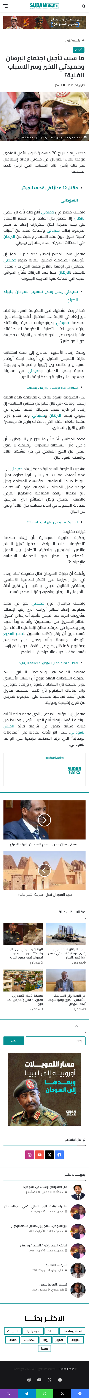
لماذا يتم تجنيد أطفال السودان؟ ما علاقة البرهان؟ (48, 662)
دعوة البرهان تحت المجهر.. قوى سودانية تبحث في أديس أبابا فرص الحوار (67, 953)
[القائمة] (5, 7)
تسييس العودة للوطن (53, 1284)
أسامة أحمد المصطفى (53, 1192)
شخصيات (29, 1340)
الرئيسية (77, 40)
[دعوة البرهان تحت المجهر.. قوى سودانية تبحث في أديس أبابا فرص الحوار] (66, 934)
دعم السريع (13, 633)
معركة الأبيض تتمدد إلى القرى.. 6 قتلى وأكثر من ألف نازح (25, 1000)
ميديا (44, 1348)
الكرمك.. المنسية (56, 1265)
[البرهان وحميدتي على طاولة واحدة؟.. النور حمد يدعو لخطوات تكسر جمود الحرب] (23, 934)
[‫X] (49, 1154)
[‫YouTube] (39, 1154)
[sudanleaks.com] (44, 6)
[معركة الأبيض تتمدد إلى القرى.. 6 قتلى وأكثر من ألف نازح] (23, 980)
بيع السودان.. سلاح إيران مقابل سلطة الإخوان (39, 1226)
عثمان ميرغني (57, 1270)
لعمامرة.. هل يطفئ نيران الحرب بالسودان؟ (52, 522)
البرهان (80, 218)
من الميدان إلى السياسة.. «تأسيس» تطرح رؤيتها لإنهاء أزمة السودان (67, 1000)
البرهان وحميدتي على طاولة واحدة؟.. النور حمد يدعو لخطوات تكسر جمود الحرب (25, 953)
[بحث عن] (83, 7)
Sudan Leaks (66, 1369)
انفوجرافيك (33, 1331)
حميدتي (47, 212)
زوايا (67, 40)
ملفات (12, 1340)
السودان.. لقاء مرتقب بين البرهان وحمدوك (52, 387)
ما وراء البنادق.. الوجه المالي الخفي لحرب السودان (35, 1206)
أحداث (78, 50)
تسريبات (75, 1340)
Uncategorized (72, 1331)
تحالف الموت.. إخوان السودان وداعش (43, 1245)
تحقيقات (12, 1331)
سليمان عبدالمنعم (55, 1211)
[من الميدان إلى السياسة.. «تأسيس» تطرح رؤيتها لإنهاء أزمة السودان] (66, 980)
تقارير (59, 1340)
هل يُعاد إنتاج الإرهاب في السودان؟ (45, 1187)
